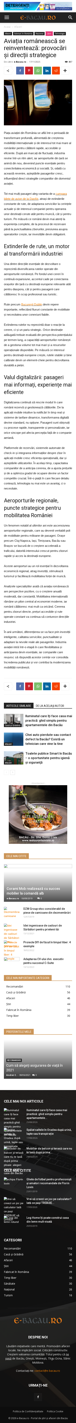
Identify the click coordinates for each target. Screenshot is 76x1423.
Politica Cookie (55, 1411)
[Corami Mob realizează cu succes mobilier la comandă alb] (38, 883)
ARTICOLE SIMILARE (18, 705)
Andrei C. (11, 1074)
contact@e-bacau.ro (47, 1371)
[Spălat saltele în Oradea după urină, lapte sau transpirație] (13, 1138)
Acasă (7, 26)
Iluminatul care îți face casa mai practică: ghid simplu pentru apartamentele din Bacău (48, 720)
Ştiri (49, 33)
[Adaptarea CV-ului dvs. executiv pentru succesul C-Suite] (11, 963)
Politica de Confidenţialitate (28, 1411)
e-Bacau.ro (20, 61)
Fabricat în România (23, 33)
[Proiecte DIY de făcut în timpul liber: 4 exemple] (11, 950)
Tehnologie (60, 33)
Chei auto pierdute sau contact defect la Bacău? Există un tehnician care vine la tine (48, 739)
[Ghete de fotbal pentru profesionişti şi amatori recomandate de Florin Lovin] (13, 1184)
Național (39, 33)
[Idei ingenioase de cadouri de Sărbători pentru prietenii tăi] (11, 936)
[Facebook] (38, 1397)
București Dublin (31, 304)
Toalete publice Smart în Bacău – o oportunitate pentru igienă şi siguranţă (48, 757)
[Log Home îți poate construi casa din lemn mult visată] (13, 1222)
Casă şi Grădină (12, 725)
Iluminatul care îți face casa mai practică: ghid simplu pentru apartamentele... (47, 1114)
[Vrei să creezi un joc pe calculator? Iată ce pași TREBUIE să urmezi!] (13, 1209)
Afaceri (18, 26)
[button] (70, 17)
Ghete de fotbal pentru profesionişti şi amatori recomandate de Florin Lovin (49, 1183)
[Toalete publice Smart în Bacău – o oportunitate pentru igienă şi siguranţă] (13, 758)
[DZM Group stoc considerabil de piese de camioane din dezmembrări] (11, 913)
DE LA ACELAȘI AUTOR (50, 705)
